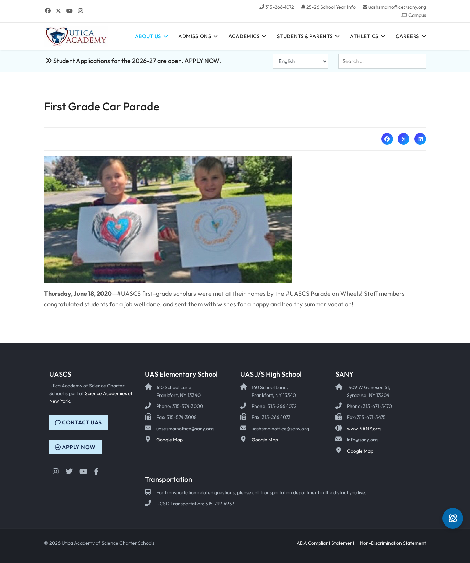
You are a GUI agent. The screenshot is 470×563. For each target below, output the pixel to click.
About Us (148, 36)
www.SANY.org (364, 428)
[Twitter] (58, 10)
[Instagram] (80, 10)
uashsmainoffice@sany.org (397, 7)
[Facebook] (48, 10)
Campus (417, 15)
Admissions (194, 36)
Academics (244, 36)
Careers (407, 36)
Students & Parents (305, 36)
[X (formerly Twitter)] (403, 139)
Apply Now (78, 447)
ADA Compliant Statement (325, 543)
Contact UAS (81, 422)
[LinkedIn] (420, 139)
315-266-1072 (279, 7)
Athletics (364, 36)
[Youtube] (69, 10)
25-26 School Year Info (331, 7)
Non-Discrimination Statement (393, 543)
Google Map (169, 439)
